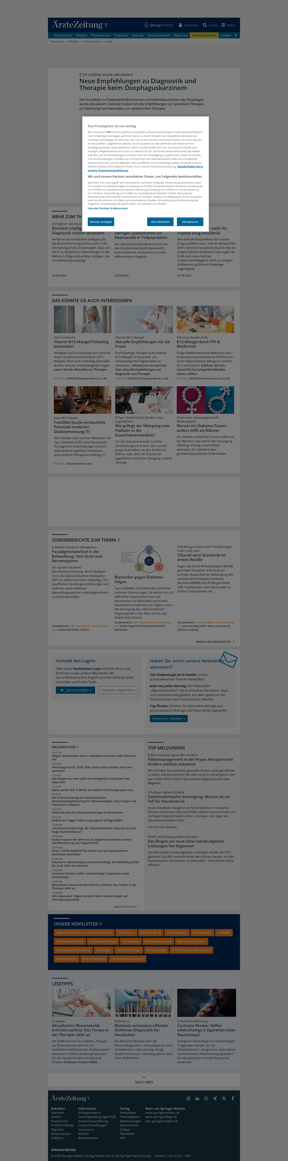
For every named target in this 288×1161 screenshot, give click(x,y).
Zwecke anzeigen (101, 222)
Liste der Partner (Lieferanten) (108, 208)
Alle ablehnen (160, 222)
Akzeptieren (190, 222)
